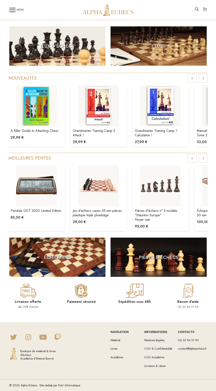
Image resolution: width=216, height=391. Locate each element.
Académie (117, 357)
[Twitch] (58, 337)
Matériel (115, 340)
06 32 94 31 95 (188, 340)
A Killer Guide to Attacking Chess (34, 130)
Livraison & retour (155, 366)
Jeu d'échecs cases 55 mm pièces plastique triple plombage (97, 213)
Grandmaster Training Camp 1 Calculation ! (156, 133)
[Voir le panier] (205, 9)
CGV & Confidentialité (158, 348)
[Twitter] (13, 337)
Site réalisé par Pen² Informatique (59, 385)
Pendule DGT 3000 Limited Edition (36, 210)
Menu (20, 10)
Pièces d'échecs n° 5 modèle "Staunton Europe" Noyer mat (156, 215)
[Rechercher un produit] (197, 9)
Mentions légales (154, 340)
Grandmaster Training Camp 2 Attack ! (94, 133)
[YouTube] (43, 337)
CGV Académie (154, 357)
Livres (114, 348)
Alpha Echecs (29, 385)
